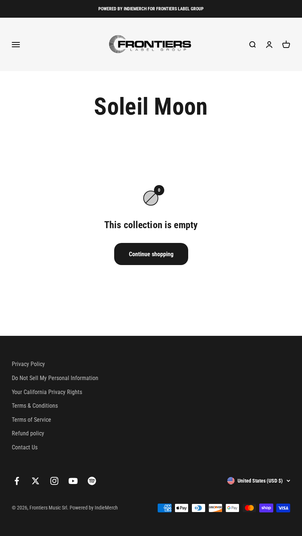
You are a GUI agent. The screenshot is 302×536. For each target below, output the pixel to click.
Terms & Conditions (35, 405)
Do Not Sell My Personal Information (55, 378)
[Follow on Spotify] (92, 481)
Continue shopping (151, 254)
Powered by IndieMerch (94, 508)
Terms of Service (31, 419)
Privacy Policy (28, 364)
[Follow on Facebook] (17, 481)
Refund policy (28, 433)
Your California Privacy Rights (47, 392)
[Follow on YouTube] (73, 481)
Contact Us (25, 447)
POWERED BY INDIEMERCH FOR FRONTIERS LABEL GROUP (151, 8)
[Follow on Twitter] (36, 481)
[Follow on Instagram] (54, 481)
